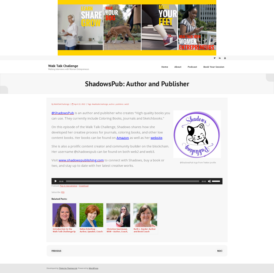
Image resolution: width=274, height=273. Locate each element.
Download (83, 186)
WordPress (93, 268)
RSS (62, 192)
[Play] (55, 181)
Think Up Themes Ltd (68, 268)
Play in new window (68, 186)
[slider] (216, 181)
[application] (137, 181)
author (112, 104)
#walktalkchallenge (100, 104)
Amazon (123, 138)
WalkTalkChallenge (61, 104)
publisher (120, 104)
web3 (126, 104)
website (156, 138)
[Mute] (209, 181)
